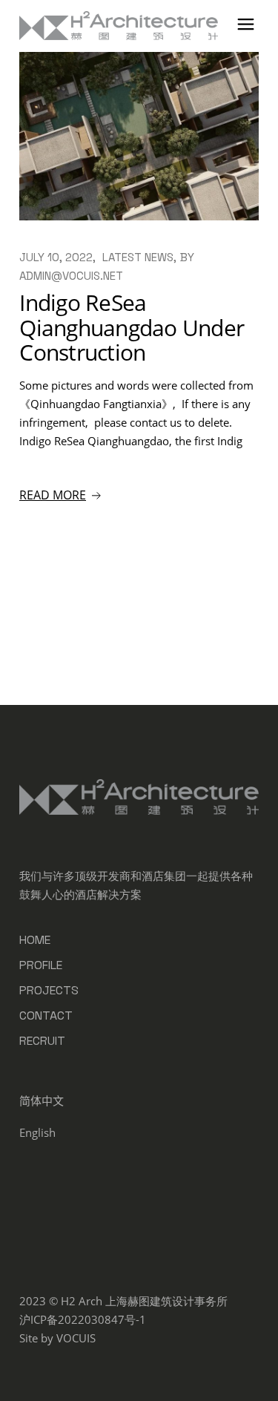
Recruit (42, 1041)
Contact (46, 1015)
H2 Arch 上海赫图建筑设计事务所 (144, 1300)
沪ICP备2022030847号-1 (82, 1319)
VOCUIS (76, 1338)
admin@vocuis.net (71, 276)
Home (34, 940)
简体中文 (41, 1100)
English (37, 1132)
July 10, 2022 (56, 257)
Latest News (137, 257)
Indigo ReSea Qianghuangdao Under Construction (131, 327)
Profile (40, 965)
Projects (49, 990)
